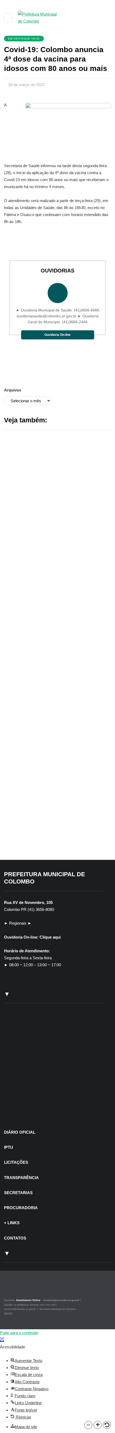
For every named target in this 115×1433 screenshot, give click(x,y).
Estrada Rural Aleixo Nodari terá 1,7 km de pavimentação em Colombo (53, 835)
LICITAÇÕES (16, 1162)
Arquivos (12, 390)
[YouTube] (23, 1288)
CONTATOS (15, 1238)
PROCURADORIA (21, 1207)
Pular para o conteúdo (19, 1332)
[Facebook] (18, 1288)
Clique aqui (50, 937)
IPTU (8, 1147)
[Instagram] (11, 1288)
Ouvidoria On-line (57, 335)
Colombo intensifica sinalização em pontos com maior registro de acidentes (55, 693)
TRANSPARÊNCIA (21, 1177)
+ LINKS (12, 1222)
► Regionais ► (18, 923)
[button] (88, 1425)
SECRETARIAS (18, 1192)
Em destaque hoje (24, 38)
